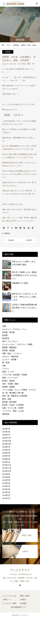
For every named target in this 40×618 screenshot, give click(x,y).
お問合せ (23, 599)
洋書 (4, 326)
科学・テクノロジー (10, 341)
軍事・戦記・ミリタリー (12, 353)
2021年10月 (6, 441)
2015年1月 (6, 498)
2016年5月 (6, 450)
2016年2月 (6, 459)
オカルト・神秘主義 (10, 356)
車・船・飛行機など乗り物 (13, 393)
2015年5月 (6, 486)
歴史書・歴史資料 (9, 402)
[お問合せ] (20, 546)
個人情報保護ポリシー (19, 607)
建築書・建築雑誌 (9, 347)
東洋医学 (5, 338)
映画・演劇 (6, 399)
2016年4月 (6, 453)
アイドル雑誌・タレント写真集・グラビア (19, 390)
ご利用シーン (7, 599)
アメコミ (5, 369)
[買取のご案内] (20, 530)
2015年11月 (6, 468)
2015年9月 (6, 474)
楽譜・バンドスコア (10, 378)
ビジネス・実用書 (9, 359)
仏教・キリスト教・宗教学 (13, 408)
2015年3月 (6, 492)
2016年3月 (6, 456)
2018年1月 (6, 447)
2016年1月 (6, 462)
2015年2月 (6, 495)
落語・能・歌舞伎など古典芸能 (14, 396)
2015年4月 (6, 489)
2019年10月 (6, 444)
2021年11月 (6, 438)
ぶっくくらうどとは (9, 596)
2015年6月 (6, 483)
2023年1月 (6, 429)
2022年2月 (6, 432)
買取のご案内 (24, 596)
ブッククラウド (20, 570)
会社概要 (23, 603)
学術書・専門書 (8, 332)
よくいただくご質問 (9, 603)
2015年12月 (6, 465)
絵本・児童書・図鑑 (10, 384)
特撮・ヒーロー (8, 372)
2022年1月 (6, 435)
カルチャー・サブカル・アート (14, 329)
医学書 (5, 335)
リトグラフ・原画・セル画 (13, 411)
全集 (4, 366)
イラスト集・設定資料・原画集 (14, 375)
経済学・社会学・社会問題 (13, 405)
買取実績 (7, 52)
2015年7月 (6, 480)
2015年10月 (6, 471)
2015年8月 (6, 477)
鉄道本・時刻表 (8, 381)
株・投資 (5, 362)
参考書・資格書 (8, 387)
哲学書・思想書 (8, 350)
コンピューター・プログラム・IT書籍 (17, 344)
